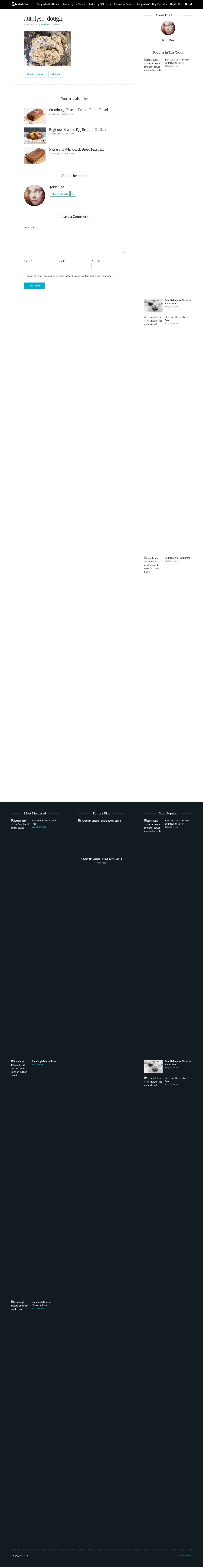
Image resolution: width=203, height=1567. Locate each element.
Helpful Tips (176, 4)
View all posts (61, 193)
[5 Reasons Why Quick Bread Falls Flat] (35, 155)
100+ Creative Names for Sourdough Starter (177, 61)
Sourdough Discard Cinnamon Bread (41, 1303)
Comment (29, 227)
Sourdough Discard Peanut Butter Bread (78, 110)
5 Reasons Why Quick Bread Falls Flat (76, 149)
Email (61, 261)
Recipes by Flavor (122, 4)
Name (28, 261)
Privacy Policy (185, 1555)
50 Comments (38, 1308)
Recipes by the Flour (73, 4)
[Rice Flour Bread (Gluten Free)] (153, 434)
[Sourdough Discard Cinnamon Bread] (20, 1419)
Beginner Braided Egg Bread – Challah (77, 130)
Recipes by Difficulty (98, 4)
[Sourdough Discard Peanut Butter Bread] (35, 115)
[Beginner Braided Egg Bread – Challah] (35, 135)
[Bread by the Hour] (20, 3)
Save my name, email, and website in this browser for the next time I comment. (70, 275)
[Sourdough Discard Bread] (153, 675)
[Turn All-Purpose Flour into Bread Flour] (153, 305)
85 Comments (38, 1064)
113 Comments (39, 826)
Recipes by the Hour (47, 4)
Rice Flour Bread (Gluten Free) (177, 319)
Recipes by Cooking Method (151, 4)
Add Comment (37, 74)
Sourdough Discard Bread (177, 557)
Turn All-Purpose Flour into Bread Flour (178, 302)
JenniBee (45, 24)
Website (96, 261)
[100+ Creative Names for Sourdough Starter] (153, 177)
